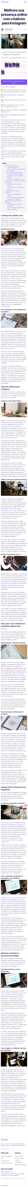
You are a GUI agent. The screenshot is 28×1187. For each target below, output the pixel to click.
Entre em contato (19, 1158)
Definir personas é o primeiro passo (11, 248)
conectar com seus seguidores (11, 583)
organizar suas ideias (18, 674)
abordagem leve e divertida (8, 587)
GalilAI (7, 58)
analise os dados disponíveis (16, 351)
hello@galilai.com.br (9, 1172)
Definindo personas (13, 167)
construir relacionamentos (8, 903)
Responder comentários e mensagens (11, 897)
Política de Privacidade (20, 1164)
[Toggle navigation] (25, 2)
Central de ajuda (5, 1160)
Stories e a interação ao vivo (16, 179)
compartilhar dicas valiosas (8, 510)
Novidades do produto (6, 1163)
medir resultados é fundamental (10, 993)
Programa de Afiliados (6, 1156)
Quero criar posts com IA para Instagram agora (14, 82)
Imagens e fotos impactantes (16, 174)
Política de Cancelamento (18, 1161)
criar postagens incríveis (11, 739)
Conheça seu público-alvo (12, 165)
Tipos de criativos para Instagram (14, 172)
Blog (2, 1158)
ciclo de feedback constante (9, 1099)
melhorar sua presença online (9, 250)
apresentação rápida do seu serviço (11, 508)
